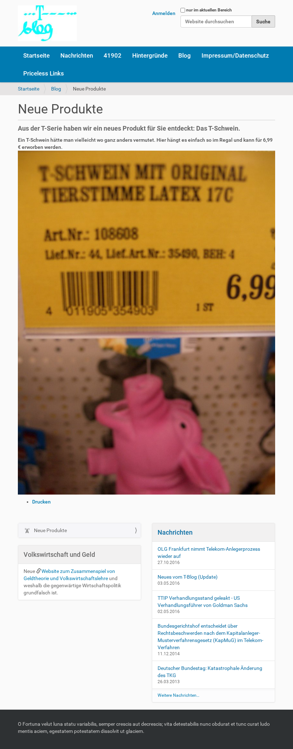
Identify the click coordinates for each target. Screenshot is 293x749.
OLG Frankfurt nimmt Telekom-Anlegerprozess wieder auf (209, 552)
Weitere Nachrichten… (178, 695)
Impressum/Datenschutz (235, 55)
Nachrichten (76, 55)
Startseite (36, 55)
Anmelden (163, 13)
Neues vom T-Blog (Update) (188, 577)
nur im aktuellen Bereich (209, 10)
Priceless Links (43, 73)
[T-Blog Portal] (47, 23)
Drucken (41, 502)
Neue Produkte (50, 530)
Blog (184, 55)
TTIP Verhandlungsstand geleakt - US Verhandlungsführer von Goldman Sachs (203, 601)
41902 (112, 55)
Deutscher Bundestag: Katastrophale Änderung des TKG (210, 671)
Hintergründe (150, 55)
